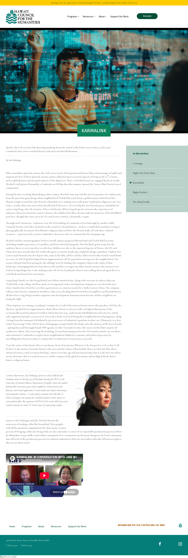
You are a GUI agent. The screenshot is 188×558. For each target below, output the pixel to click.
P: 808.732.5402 (11, 545)
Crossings (138, 163)
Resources (88, 16)
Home (12, 526)
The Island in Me (141, 201)
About (102, 16)
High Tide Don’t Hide (144, 173)
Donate (147, 16)
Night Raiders (140, 192)
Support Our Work (119, 16)
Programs (72, 16)
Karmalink (138, 182)
